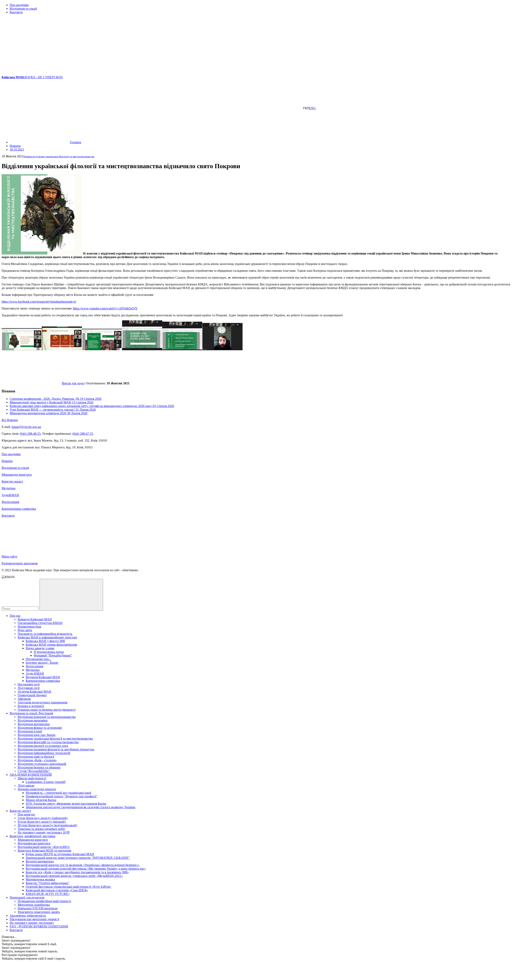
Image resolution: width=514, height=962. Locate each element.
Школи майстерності (32, 778)
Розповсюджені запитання (20, 563)
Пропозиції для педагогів (27, 897)
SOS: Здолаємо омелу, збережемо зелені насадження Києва (66, 803)
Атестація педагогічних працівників (42, 702)
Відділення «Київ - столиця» (37, 760)
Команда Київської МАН (35, 619)
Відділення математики (34, 724)
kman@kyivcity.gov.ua (26, 427)
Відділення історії (30, 731)
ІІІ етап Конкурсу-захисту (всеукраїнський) (47, 825)
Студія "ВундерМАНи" (34, 771)
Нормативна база (29, 626)
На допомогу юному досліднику (32, 922)
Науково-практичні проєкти (37, 789)
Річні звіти (25, 630)
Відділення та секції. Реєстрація (31, 713)
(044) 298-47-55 (82, 433)
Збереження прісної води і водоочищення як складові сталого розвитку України (80, 807)
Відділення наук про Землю (36, 735)
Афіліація (24, 698)
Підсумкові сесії (29, 688)
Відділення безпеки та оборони (39, 767)
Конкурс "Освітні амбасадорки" (47, 883)
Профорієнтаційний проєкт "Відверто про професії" (61, 796)
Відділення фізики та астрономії (40, 727)
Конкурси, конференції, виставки (32, 836)
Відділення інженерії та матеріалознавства (47, 717)
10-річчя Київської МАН (34, 691)
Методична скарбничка (34, 904)
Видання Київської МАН (43, 677)
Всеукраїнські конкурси (34, 843)
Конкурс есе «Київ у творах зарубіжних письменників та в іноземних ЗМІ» (77, 872)
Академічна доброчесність (28, 915)
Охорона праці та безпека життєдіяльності (46, 709)
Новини (7, 461)
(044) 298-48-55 (30, 433)
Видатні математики (40, 861)
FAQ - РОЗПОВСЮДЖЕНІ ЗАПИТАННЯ (39, 926)
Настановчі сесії (29, 684)
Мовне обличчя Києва (41, 800)
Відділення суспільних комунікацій (42, 764)
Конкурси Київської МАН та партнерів (44, 850)
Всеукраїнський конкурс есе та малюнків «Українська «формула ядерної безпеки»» (83, 865)
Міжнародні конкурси (17, 474)
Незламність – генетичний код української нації (58, 792)
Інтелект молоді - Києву (42, 662)
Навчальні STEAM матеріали (38, 908)
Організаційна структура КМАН (40, 623)
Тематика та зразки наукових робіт (41, 829)
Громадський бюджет (32, 695)
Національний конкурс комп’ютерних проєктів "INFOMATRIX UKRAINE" (78, 857)
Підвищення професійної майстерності (44, 901)
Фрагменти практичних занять (39, 912)
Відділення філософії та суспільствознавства (48, 742)
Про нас (15, 615)
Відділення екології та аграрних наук (43, 745)
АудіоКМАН (10, 495)
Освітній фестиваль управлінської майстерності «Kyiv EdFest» (68, 886)
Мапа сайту (9, 556)
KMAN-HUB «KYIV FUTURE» (48, 894)
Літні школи (26, 785)
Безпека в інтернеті (31, 706)
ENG (312, 108)
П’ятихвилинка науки (49, 652)
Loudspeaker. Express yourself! (46, 782)
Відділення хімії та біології (36, 756)
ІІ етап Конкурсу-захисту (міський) (42, 821)
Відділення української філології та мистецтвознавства (55, 738)
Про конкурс (26, 814)
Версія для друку (73, 383)
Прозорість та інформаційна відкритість (45, 633)
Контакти (16, 12)
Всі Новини (10, 420)
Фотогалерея (10, 502)
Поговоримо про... (38, 659)
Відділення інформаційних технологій (44, 753)
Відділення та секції (23, 8)
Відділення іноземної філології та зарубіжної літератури (56, 749)
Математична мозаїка (40, 879)
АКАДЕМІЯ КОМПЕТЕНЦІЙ (31, 774)
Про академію (19, 5)
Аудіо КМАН (35, 673)
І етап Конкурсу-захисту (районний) (42, 818)
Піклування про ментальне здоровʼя (34, 919)
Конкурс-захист (12, 481)
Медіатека (8, 488)
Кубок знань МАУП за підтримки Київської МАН (60, 854)
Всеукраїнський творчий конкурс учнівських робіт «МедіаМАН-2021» (74, 876)
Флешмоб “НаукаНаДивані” (53, 655)
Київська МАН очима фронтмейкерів (51, 644)
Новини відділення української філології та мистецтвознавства (58, 156)
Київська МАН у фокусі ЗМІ (45, 641)
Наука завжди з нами (40, 648)
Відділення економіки (33, 720)
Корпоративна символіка (19, 508)
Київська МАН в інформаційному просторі (47, 637)
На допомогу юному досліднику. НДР (44, 832)
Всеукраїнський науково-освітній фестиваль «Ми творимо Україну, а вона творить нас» (86, 868)
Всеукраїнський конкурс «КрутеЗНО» (44, 847)
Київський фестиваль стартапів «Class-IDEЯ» (57, 890)
